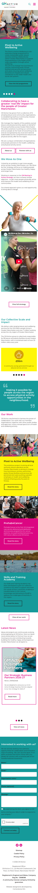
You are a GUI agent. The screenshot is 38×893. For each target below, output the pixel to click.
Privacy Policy (19, 857)
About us (8, 150)
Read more (12, 697)
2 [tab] (7, 94)
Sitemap (19, 850)
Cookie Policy (19, 853)
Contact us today (10, 830)
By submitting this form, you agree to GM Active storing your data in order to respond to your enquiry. (18, 811)
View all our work (19, 617)
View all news (19, 727)
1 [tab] (4, 94)
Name (4, 762)
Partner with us (25, 150)
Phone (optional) (7, 786)
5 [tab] (14, 94)
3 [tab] (9, 94)
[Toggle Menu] (34, 4)
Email (4, 770)
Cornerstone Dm (19, 889)
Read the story (13, 487)
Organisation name (9, 778)
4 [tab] (12, 94)
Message (5, 794)
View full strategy (19, 304)
